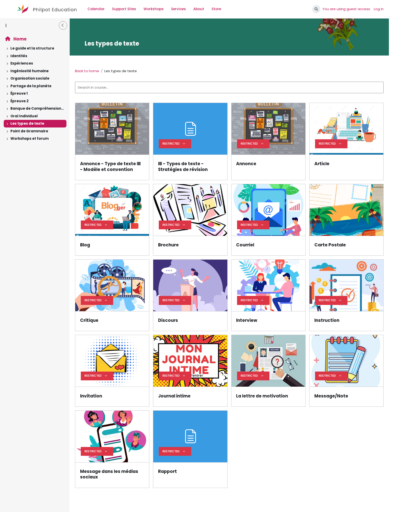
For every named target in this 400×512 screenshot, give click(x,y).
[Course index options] (6, 25)
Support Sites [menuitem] (124, 8)
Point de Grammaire (29, 131)
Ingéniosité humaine (29, 70)
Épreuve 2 (19, 101)
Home (19, 39)
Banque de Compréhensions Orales (37, 108)
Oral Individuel (24, 116)
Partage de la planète (30, 86)
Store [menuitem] (216, 8)
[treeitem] (34, 48)
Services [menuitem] (178, 8)
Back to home (87, 70)
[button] (316, 9)
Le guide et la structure (32, 48)
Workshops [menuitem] (154, 8)
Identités (18, 55)
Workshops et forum (29, 138)
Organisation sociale (29, 78)
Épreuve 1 (19, 93)
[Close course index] (63, 25)
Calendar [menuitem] (96, 8)
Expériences (21, 63)
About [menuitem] (198, 8)
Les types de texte (27, 123)
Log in (379, 8)
